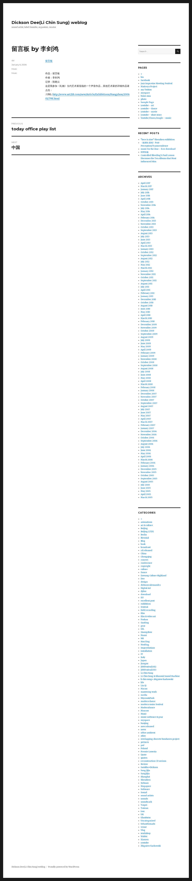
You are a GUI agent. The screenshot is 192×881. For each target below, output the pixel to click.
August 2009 (147, 337)
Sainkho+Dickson (149, 767)
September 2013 (149, 230)
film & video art (148, 616)
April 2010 (145, 315)
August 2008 (147, 368)
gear (143, 626)
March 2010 (146, 318)
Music (14, 69)
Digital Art (146, 588)
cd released (146, 550)
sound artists (147, 795)
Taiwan (144, 808)
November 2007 (148, 397)
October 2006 (147, 437)
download (146, 594)
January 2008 (147, 390)
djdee (143, 591)
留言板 (48, 60)
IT (142, 654)
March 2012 (146, 268)
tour (143, 811)
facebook (145, 80)
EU (142, 597)
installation (146, 651)
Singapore (146, 786)
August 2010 (147, 305)
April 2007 (146, 419)
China (143, 553)
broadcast (146, 547)
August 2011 (146, 283)
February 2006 (148, 463)
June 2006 (146, 450)
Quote (144, 754)
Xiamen (144, 839)
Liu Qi (143, 685)
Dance (144, 572)
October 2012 (147, 252)
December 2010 (148, 299)
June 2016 (145, 195)
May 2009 (146, 346)
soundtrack (146, 802)
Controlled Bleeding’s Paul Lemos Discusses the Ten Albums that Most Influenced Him (158, 158)
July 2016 (145, 192)
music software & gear (152, 717)
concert (144, 560)
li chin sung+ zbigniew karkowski (157, 679)
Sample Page (147, 102)
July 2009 (145, 340)
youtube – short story (151, 115)
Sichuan (144, 783)
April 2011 (145, 290)
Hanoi (144, 635)
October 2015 (147, 202)
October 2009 (147, 331)
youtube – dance (149, 108)
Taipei (144, 805)
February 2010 (148, 321)
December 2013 (148, 221)
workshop (145, 833)
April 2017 (145, 183)
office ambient (148, 732)
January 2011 (147, 296)
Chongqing (146, 556)
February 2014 (148, 217)
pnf (142, 745)
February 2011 (147, 293)
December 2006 (149, 431)
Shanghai (145, 776)
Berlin (144, 534)
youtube (145, 842)
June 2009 (146, 343)
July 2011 (145, 287)
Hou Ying (145, 641)
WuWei (144, 836)
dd (13, 60)
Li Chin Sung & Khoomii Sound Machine (160, 676)
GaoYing (145, 622)
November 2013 (148, 224)
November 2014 (148, 205)
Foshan (144, 619)
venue (144, 827)
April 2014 (145, 214)
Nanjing (144, 723)
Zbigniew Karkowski (151, 846)
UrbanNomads (148, 824)
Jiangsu (144, 663)
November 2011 (148, 274)
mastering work (149, 692)
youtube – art (147, 105)
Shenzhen (145, 780)
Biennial (145, 538)
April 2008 (146, 381)
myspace (145, 93)
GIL (142, 629)
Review (144, 764)
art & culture (147, 525)
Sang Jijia (145, 770)
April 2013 (145, 243)
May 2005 (145, 491)
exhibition (146, 604)
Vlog (143, 830)
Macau (144, 688)
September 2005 (149, 478)
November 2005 (148, 472)
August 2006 (147, 444)
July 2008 (145, 371)
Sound (144, 792)
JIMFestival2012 (148, 666)
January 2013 (147, 249)
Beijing (144, 528)
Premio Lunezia (148, 751)
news (143, 729)
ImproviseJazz (148, 648)
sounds (144, 798)
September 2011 (148, 280)
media (144, 695)
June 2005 (146, 488)
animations (146, 522)
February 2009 (148, 353)
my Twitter (146, 89)
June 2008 (146, 375)
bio (142, 77)
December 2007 (148, 393)
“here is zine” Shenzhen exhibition (158, 139)
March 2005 (146, 497)
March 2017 (146, 186)
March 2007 (146, 422)
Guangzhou (146, 632)
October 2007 (147, 400)
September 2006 (149, 441)
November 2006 (148, 434)
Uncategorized (148, 820)
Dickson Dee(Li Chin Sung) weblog (49, 22)
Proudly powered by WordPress (63, 867)
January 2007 (147, 428)
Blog (143, 541)
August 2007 (147, 406)
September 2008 (149, 365)
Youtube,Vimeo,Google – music (156, 118)
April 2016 (145, 199)
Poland (144, 748)
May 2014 (145, 211)
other (143, 736)
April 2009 (146, 349)
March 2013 (146, 246)
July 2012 (145, 261)
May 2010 (145, 312)
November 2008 (148, 359)
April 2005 (146, 494)
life (142, 682)
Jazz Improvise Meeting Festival (156, 83)
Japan (144, 660)
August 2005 (147, 481)
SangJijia (145, 773)
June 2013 (145, 239)
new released (147, 726)
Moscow (145, 710)
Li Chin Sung (147, 673)
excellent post (148, 600)
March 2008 (147, 384)
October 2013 (147, 227)
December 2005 (148, 469)
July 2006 (145, 447)
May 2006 (146, 453)
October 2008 (147, 362)
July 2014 (145, 208)
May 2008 (146, 378)
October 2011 (147, 277)
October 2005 (147, 475)
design (144, 582)
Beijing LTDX (147, 531)
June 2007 (146, 412)
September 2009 (149, 334)
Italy (143, 657)
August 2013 (147, 233)
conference (146, 563)
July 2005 (145, 485)
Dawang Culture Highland (153, 575)
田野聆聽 (144, 152)
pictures (145, 742)
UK (142, 814)
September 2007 (149, 403)
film (143, 613)
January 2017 (147, 189)
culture (144, 569)
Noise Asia (146, 96)
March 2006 (147, 459)
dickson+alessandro (151, 585)
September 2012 (149, 255)
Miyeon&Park (147, 698)
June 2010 (145, 309)
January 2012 (147, 271)
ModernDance (148, 707)
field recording (148, 610)
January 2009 (147, 356)
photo (143, 99)
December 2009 (149, 324)
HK (142, 638)
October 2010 (147, 302)
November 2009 (148, 327)
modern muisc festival (152, 704)
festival (144, 607)
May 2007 (145, 415)
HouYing (145, 644)
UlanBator (146, 817)
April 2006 (146, 456)
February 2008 (148, 387)
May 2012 (145, 265)
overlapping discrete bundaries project (160, 739)
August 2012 (147, 258)
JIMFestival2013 (148, 670)
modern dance (148, 701)
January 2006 (147, 466)
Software (145, 789)
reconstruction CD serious (153, 761)
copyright (145, 566)
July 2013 (145, 236)
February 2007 (148, 425)
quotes (144, 758)
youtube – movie (149, 111)
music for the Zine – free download (158, 149)
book (143, 544)
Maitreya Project (149, 86)
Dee (143, 578)
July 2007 (145, 409)
